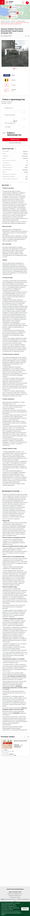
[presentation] (25, 737)
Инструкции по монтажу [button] (11, 491)
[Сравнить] (28, 36)
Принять (25, 908)
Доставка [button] (5, 185)
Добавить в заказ (15, 139)
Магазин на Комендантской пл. (15, 893)
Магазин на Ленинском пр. (15, 895)
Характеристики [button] (8, 148)
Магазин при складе (15, 897)
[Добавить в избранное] (26, 36)
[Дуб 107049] (7, 744)
